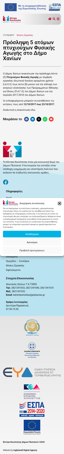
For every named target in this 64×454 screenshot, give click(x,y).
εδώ (33, 109)
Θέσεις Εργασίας (25, 35)
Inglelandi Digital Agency (25, 450)
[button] (59, 203)
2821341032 (18, 291)
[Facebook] (5, 182)
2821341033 (18, 287)
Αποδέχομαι (32, 234)
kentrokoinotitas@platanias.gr (29, 294)
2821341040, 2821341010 (40, 287)
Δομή (9, 197)
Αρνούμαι (32, 242)
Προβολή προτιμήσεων (32, 250)
